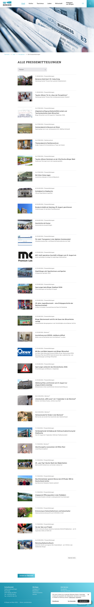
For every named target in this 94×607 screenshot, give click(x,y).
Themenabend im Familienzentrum (47, 143)
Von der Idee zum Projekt (43, 527)
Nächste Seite (71, 558)
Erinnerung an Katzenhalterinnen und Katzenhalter (52, 511)
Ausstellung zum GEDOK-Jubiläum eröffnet (50, 335)
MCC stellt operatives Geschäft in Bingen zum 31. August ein (55, 255)
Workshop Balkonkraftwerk (44, 543)
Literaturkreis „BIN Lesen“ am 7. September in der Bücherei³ (55, 399)
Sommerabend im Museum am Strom (47, 127)
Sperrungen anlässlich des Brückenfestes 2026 (51, 367)
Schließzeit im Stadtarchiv (44, 191)
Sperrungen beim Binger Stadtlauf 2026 (48, 287)
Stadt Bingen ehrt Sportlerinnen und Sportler (50, 271)
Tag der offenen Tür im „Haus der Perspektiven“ (51, 95)
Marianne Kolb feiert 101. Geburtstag (47, 79)
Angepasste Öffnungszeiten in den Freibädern (50, 495)
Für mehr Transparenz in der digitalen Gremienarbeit (53, 239)
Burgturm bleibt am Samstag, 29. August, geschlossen (53, 207)
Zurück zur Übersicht (26, 576)
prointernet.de (28, 602)
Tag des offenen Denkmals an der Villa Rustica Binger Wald (55, 159)
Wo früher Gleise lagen (43, 175)
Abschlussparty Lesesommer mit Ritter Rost (50, 447)
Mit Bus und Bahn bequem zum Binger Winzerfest (52, 351)
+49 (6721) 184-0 (11, 594)
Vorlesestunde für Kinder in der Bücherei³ (49, 415)
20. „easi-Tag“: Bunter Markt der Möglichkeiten (51, 463)
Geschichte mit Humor (42, 223)
